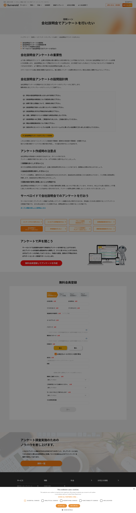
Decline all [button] (74, 506)
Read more (78, 494)
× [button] (134, 489)
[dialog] (68, 256)
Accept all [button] (61, 506)
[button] (68, 497)
